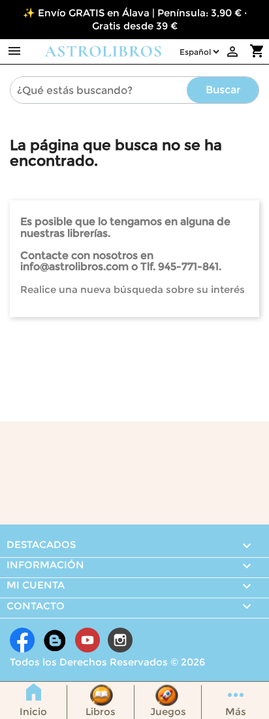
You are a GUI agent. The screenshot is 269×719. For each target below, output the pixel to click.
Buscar (223, 90)
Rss (54, 640)
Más (235, 711)
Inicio (33, 711)
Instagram (120, 640)
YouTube (87, 640)
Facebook (22, 640)
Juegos (168, 711)
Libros (101, 711)
